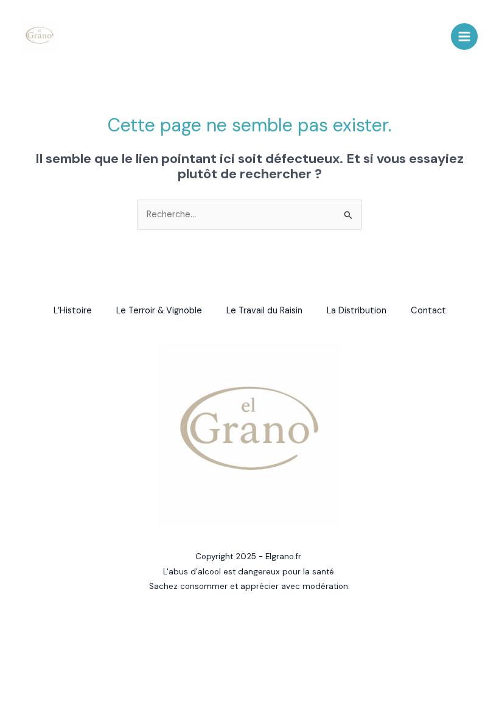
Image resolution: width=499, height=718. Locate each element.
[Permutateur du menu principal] (464, 36)
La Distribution (356, 310)
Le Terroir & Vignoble (159, 310)
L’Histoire (73, 310)
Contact (428, 310)
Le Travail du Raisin (264, 310)
